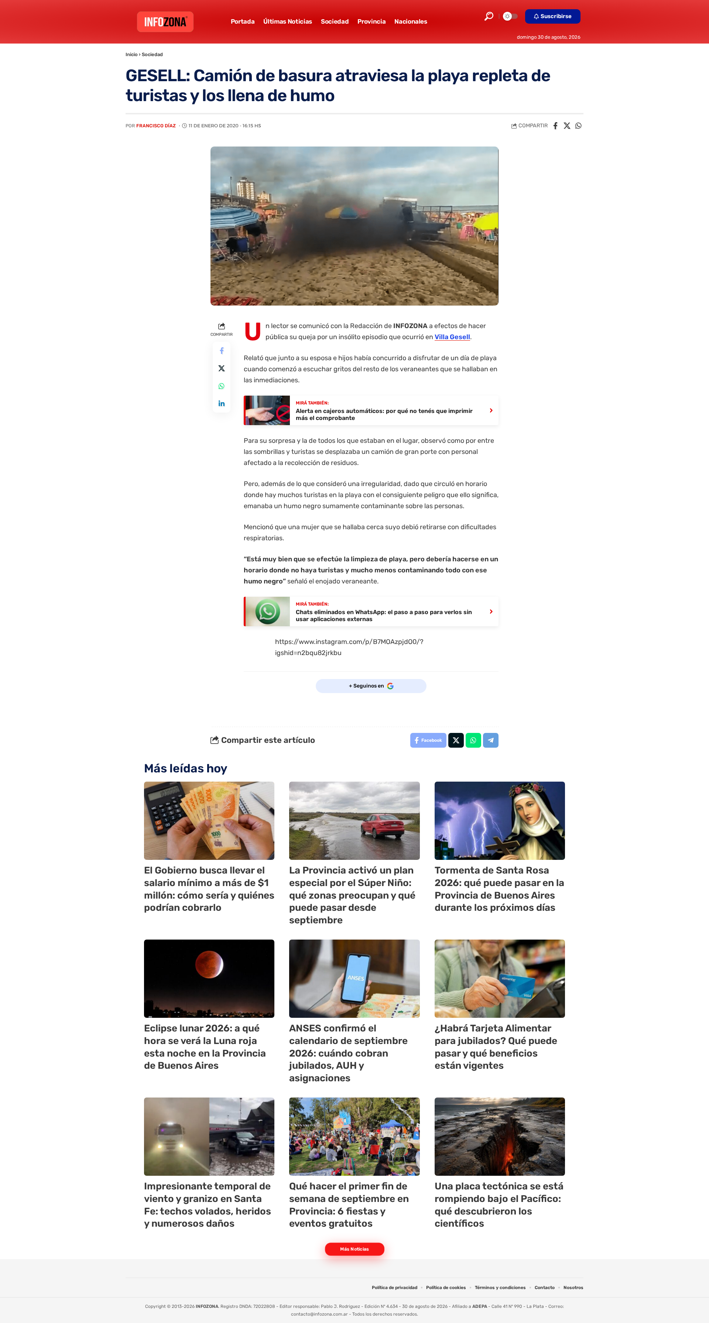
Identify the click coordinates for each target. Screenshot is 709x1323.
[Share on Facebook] (555, 126)
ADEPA (479, 1306)
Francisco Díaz (156, 125)
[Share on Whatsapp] (578, 126)
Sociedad (152, 54)
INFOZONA (207, 1306)
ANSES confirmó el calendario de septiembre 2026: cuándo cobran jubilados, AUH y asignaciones (348, 1053)
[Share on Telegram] (491, 740)
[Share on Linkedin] (221, 404)
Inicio (132, 54)
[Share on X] (567, 126)
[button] (488, 16)
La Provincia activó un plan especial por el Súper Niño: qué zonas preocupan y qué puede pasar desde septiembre (352, 895)
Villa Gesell (452, 337)
